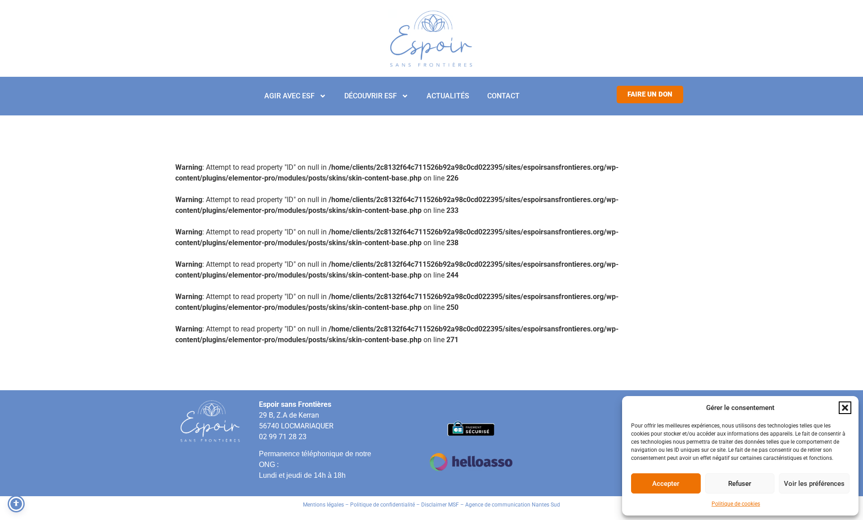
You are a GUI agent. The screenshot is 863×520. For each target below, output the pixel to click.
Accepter (665, 484)
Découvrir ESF (370, 96)
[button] (845, 407)
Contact (503, 96)
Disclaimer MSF (440, 505)
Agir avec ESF (289, 96)
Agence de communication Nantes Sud (512, 505)
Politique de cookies (736, 504)
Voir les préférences (814, 484)
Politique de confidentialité (382, 505)
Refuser (739, 484)
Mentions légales (323, 505)
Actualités (448, 96)
